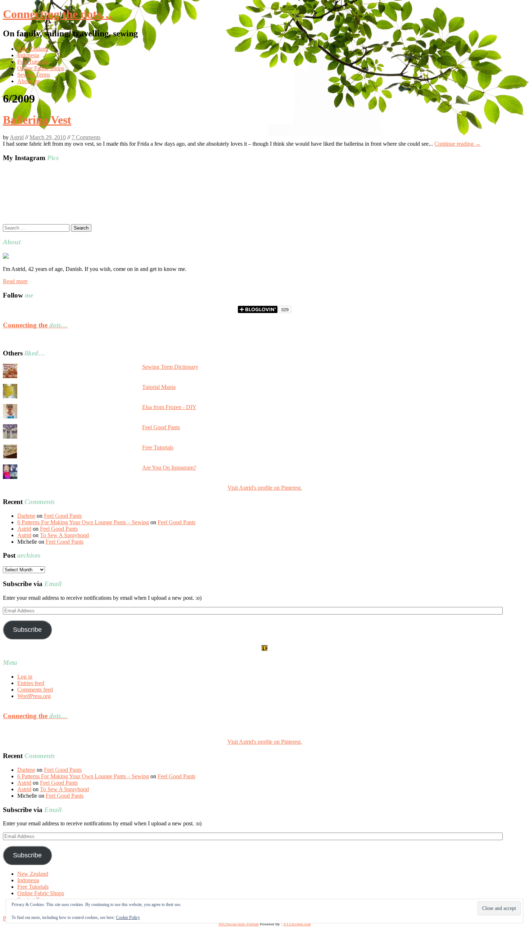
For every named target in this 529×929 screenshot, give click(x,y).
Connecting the (35, 325)
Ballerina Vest (37, 119)
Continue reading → (457, 144)
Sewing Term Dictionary (170, 367)
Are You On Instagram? (169, 467)
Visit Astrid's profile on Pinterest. (264, 488)
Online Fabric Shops (40, 68)
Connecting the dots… (58, 14)
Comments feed (35, 689)
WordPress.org (34, 696)
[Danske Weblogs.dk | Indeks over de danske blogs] (264, 649)
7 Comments (86, 137)
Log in (24, 677)
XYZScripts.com (297, 924)
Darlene (26, 516)
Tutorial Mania (159, 387)
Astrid (17, 137)
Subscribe (27, 629)
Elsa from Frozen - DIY (169, 407)
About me (28, 81)
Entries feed (30, 683)
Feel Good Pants (161, 427)
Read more (15, 281)
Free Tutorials (33, 62)
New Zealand (32, 49)
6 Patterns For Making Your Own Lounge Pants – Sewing (83, 522)
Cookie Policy (128, 917)
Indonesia (28, 55)
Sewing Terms (33, 75)
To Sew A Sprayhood (64, 535)
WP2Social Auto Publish (238, 924)
